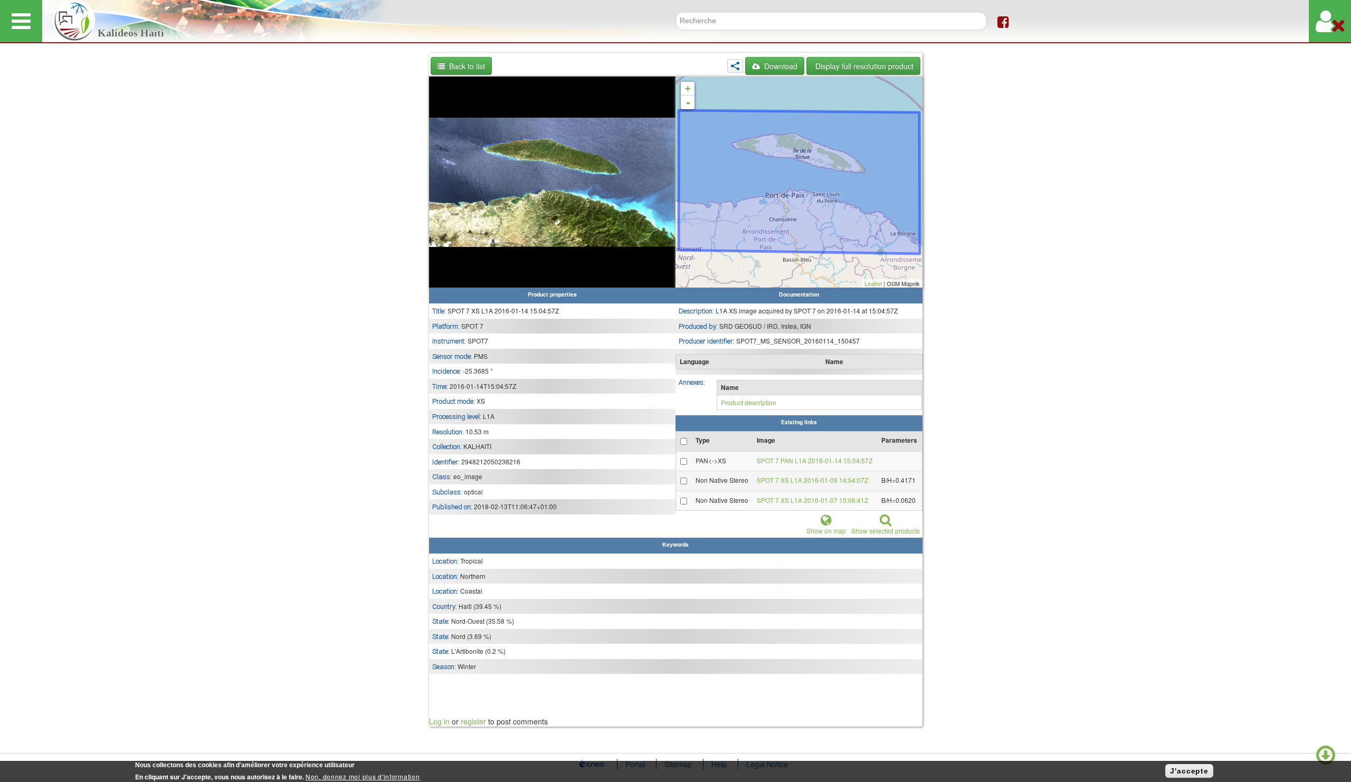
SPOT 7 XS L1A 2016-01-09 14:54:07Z (812, 479)
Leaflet (873, 283)
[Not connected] (1330, 21)
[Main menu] (21, 21)
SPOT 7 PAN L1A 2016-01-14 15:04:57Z (814, 460)
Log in (439, 721)
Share (735, 66)
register (473, 721)
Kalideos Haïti (131, 33)
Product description (748, 402)
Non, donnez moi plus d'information (363, 777)
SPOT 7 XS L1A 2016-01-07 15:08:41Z (812, 499)
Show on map (826, 530)
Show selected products (885, 530)
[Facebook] (1003, 21)
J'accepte (1189, 771)
